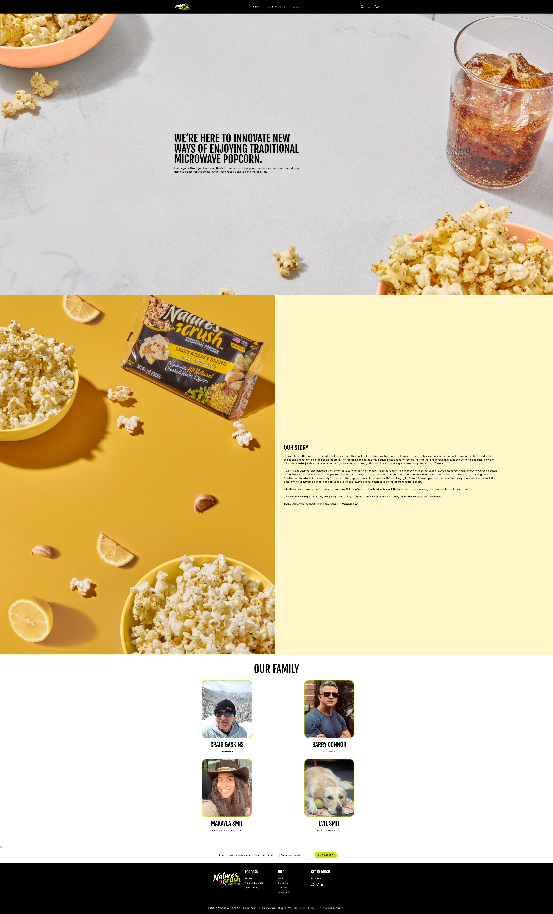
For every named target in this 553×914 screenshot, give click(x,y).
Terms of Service (267, 908)
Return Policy (314, 908)
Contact (282, 887)
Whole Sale (284, 892)
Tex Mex (249, 878)
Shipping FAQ (284, 908)
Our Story (277, 6)
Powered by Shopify (333, 908)
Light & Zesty (252, 887)
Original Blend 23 (254, 882)
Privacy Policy (249, 908)
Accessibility (299, 908)
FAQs (295, 6)
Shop (257, 6)
